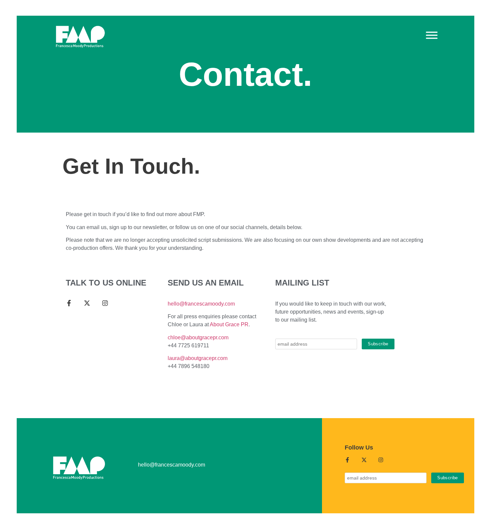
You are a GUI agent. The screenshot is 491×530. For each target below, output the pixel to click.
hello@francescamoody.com (201, 304)
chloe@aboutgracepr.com (198, 337)
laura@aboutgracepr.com (197, 358)
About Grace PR (229, 324)
